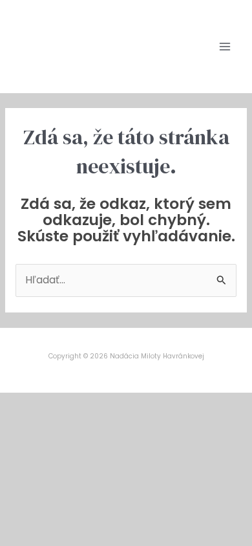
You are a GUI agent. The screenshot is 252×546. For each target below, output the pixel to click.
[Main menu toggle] (225, 46)
